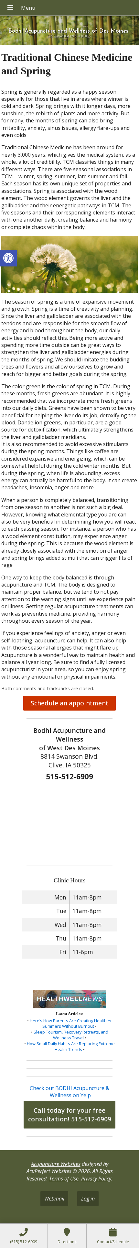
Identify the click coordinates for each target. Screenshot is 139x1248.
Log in (88, 1198)
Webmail (54, 1198)
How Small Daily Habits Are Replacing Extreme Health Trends (71, 1046)
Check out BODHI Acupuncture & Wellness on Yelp (69, 1092)
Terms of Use (64, 1178)
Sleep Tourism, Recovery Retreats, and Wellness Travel (71, 1035)
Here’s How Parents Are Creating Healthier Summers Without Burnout (71, 1023)
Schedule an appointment (69, 703)
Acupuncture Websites (55, 1164)
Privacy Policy (96, 1178)
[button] (8, 258)
